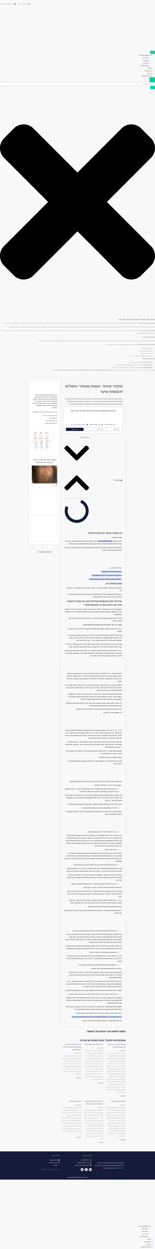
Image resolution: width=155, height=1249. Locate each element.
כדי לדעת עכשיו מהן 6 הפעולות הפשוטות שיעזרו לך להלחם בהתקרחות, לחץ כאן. (96, 1017)
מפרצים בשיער (144, 65)
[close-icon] (77, 314)
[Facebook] (90, 1169)
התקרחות (146, 60)
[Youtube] (82, 1169)
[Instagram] (86, 1169)
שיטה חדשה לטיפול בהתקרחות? (111, 572)
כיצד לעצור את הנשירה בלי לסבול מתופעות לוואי (106, 575)
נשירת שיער (145, 58)
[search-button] (152, 87)
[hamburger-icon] (152, 52)
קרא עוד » (123, 1096)
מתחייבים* (121, 1168)
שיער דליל (146, 63)
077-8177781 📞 (147, 76)
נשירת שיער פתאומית (75, 1101)
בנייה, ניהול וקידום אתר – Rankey (50, 1169)
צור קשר (149, 73)
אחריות (150, 68)
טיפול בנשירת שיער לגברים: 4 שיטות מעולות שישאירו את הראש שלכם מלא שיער (72, 1046)
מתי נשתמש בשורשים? (145, 55)
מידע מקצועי (148, 71)
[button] (76, 453)
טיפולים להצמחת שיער (105, 541)
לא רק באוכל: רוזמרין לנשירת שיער (94, 1044)
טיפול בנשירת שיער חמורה (118, 1101)
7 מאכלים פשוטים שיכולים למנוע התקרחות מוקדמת (105, 579)
